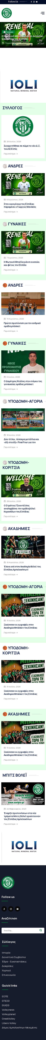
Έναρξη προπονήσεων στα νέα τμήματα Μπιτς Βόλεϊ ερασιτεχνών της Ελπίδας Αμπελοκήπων (22, 816)
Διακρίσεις (7, 966)
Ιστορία (6, 952)
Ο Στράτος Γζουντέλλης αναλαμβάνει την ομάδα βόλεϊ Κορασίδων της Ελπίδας (19, 508)
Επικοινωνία (8, 974)
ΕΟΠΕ (5, 996)
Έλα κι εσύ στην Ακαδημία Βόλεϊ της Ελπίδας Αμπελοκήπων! (22, 568)
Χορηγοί (6, 970)
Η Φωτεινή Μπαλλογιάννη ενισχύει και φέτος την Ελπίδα (22, 37)
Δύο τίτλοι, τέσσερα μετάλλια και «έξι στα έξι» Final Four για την (21, 441)
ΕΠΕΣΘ (6, 1000)
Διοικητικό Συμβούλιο (14, 957)
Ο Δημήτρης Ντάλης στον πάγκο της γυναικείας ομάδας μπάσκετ (23, 383)
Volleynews (8, 1009)
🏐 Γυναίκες (8, 32)
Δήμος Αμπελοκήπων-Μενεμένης (19, 1027)
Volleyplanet (9, 1014)
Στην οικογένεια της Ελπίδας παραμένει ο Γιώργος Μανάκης (20, 205)
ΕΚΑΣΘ (5, 1005)
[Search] (40, 930)
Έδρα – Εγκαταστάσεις (14, 961)
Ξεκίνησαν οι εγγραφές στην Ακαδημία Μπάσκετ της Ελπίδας (20, 626)
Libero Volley (9, 1023)
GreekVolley (8, 1018)
